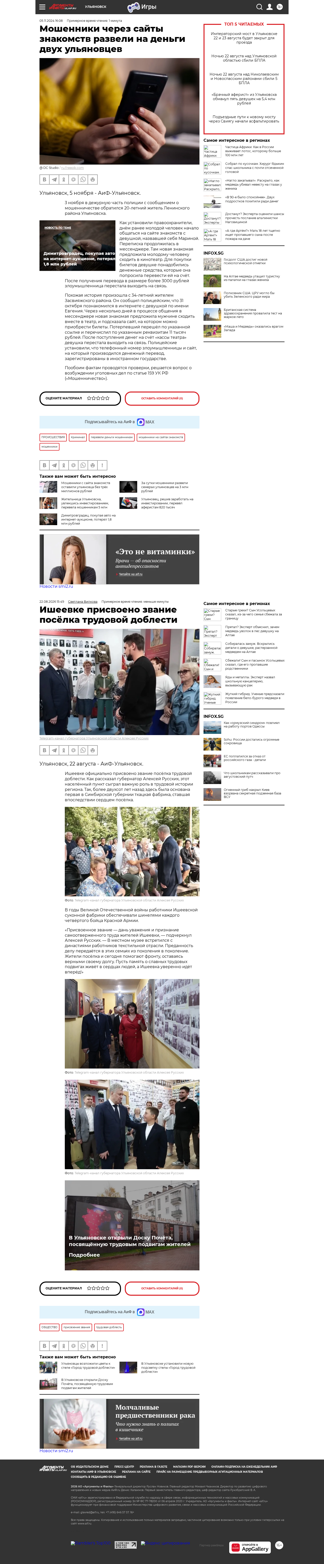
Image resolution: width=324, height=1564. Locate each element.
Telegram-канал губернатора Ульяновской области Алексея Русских (94, 738)
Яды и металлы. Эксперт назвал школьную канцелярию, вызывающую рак (250, 681)
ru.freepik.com (72, 168)
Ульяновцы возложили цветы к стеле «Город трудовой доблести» (88, 1366)
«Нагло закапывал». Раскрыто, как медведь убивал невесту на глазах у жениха (253, 184)
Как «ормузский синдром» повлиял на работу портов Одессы (252, 724)
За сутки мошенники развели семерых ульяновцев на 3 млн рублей (164, 487)
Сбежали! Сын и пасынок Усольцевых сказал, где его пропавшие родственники (255, 664)
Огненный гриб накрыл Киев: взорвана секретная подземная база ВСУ (252, 793)
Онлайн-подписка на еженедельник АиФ (244, 1466)
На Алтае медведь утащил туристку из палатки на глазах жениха (252, 278)
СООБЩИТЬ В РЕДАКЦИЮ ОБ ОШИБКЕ (98, 1477)
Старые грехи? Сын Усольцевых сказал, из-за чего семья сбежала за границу (253, 614)
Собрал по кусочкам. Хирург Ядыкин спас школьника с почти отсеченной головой (254, 168)
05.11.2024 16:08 (51, 21)
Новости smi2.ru (56, 586)
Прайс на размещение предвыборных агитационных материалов (209, 1471)
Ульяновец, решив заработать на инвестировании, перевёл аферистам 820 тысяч (167, 503)
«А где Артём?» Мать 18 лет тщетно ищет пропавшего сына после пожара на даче (252, 235)
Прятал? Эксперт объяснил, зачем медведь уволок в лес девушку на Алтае (252, 631)
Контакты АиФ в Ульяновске (93, 1471)
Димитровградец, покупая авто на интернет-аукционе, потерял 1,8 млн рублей (88, 519)
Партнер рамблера (211, 1545)
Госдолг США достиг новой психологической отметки (245, 261)
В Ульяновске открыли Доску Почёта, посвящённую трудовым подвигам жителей (130, 1241)
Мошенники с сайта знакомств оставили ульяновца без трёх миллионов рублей (85, 487)
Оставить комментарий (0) (162, 398)
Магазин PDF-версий (189, 1466)
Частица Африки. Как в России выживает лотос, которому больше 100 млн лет (253, 151)
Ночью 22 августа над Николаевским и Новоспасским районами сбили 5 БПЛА (244, 78)
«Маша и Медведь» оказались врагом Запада (253, 328)
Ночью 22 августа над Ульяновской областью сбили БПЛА (244, 58)
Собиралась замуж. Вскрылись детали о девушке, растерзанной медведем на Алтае (251, 648)
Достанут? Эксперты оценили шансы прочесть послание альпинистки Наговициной (254, 218)
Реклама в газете (153, 1466)
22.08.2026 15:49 (51, 601)
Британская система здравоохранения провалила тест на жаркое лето (253, 313)
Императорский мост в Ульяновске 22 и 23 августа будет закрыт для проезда (244, 38)
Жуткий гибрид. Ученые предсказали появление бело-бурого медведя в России (254, 698)
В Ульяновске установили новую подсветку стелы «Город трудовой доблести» (168, 1368)
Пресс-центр (124, 1466)
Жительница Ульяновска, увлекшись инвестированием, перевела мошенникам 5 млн (85, 503)
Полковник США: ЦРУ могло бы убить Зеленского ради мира (249, 294)
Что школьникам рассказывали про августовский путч (252, 774)
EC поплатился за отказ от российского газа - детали (245, 758)
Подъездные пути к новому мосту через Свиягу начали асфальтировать (244, 119)
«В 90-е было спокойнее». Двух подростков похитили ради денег (252, 199)
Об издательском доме (90, 1466)
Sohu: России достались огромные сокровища (251, 741)
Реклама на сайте (136, 1471)
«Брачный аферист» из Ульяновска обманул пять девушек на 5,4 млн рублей (244, 99)
